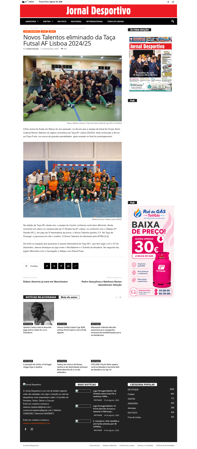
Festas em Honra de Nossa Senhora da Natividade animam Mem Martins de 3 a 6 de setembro (72, 368)
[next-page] (120, 297)
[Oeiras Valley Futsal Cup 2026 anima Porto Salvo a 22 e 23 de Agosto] (72, 313)
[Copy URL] (75, 266)
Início (25, 28)
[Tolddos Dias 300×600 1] (151, 251)
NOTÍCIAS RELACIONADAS (41, 297)
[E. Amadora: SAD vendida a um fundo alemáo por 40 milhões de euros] (83, 425)
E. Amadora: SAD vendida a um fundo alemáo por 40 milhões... (106, 424)
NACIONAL (76, 21)
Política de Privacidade (165, 445)
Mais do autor (69, 297)
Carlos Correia (32, 49)
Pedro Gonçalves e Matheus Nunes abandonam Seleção (102, 283)
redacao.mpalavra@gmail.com (36, 423)
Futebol (131, 394)
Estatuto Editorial (110, 445)
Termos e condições (145, 445)
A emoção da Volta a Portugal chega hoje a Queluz (37, 365)
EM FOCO (62, 21)
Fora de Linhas (115, 21)
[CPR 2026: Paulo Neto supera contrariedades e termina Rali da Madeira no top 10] (106, 350)
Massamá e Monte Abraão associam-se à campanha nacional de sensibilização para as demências (106, 331)
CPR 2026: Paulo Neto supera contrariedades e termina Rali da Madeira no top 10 (105, 367)
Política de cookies (127, 445)
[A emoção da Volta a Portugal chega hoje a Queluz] (38, 350)
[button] (172, 21)
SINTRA (46, 21)
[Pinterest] (61, 266)
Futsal (44, 31)
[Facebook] (168, 2)
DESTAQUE (34, 28)
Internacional (94, 21)
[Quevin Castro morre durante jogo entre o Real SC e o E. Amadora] (38, 313)
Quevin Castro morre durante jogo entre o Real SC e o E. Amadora (37, 330)
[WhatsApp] (68, 266)
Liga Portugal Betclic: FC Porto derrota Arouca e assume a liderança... (104, 409)
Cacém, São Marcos (31, 31)
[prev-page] (116, 297)
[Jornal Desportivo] (98, 10)
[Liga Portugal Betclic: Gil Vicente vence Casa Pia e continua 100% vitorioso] (83, 395)
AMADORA (31, 21)
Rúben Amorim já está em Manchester (45, 281)
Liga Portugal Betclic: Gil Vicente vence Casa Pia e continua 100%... (104, 393)
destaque (132, 408)
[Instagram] (173, 2)
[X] (54, 266)
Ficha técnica (95, 445)
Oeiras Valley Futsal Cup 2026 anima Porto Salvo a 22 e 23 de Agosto (71, 330)
